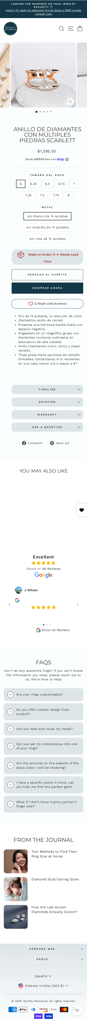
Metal (47, 207)
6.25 (33, 184)
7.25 (28, 195)
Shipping (47, 402)
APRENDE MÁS (42, 949)
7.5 (42, 195)
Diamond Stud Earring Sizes (55, 879)
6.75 (61, 184)
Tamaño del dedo (47, 175)
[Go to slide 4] (43, 625)
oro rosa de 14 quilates (47, 238)
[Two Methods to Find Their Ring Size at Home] (16, 861)
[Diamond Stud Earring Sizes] (16, 889)
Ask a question (47, 427)
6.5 (47, 184)
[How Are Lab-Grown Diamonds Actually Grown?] (16, 917)
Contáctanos (45, 359)
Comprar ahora (47, 288)
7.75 (56, 195)
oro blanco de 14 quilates (47, 216)
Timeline (47, 389)
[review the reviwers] (17, 601)
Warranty (47, 414)
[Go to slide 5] (47, 624)
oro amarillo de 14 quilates (47, 227)
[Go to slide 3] (40, 624)
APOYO (42, 959)
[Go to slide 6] (50, 624)
